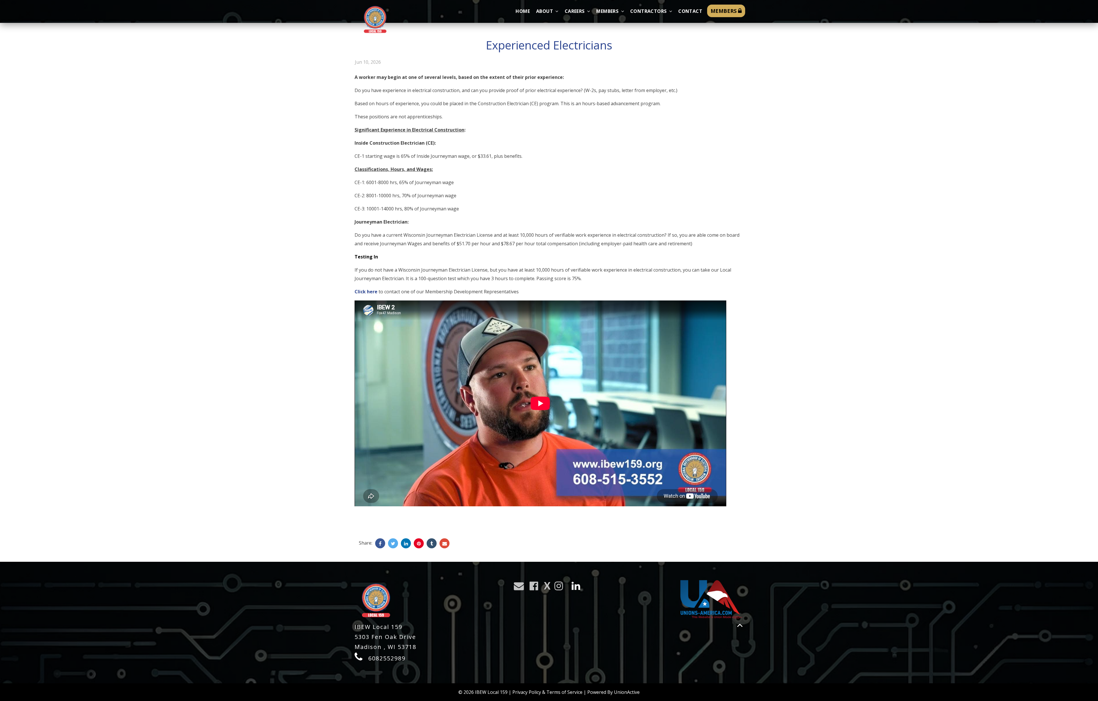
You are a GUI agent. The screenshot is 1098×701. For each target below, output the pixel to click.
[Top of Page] (739, 625)
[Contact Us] (521, 587)
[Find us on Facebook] (536, 587)
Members (608, 11)
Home (523, 11)
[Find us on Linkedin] (578, 587)
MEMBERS (724, 10)
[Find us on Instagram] (560, 587)
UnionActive (627, 692)
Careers (575, 11)
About (545, 11)
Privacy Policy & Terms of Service (547, 692)
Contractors (649, 11)
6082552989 (386, 658)
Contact (690, 11)
